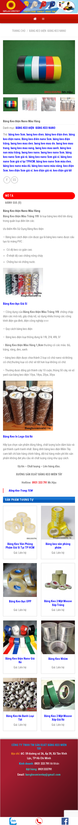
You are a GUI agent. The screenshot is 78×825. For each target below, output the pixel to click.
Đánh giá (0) (13, 202)
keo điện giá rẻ (43, 170)
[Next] (68, 67)
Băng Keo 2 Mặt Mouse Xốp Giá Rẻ (58, 717)
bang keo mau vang (22, 148)
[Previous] (9, 67)
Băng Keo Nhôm (58, 658)
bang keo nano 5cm (52, 152)
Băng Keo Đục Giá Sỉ (15, 303)
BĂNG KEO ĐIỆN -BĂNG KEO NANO (47, 30)
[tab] (39, 195)
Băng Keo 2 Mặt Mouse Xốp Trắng (58, 603)
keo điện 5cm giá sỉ (21, 170)
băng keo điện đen (56, 134)
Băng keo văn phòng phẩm (58, 545)
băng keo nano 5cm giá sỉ (44, 156)
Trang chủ (18, 30)
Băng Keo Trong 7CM (21, 490)
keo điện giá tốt (62, 170)
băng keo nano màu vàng (47, 165)
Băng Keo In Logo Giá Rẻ (18, 436)
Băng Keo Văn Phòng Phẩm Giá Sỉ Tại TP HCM (20, 545)
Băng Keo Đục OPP (20, 601)
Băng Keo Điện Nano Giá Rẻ (20, 660)
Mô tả (9, 195)
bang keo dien (35, 134)
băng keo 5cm (16, 134)
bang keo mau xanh (47, 148)
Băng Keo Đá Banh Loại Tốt (20, 717)
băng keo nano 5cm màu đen (53, 161)
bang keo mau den (22, 143)
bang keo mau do (44, 143)
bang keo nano (31, 152)
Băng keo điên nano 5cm (37, 139)
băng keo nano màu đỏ (16, 165)
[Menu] (43, 19)
